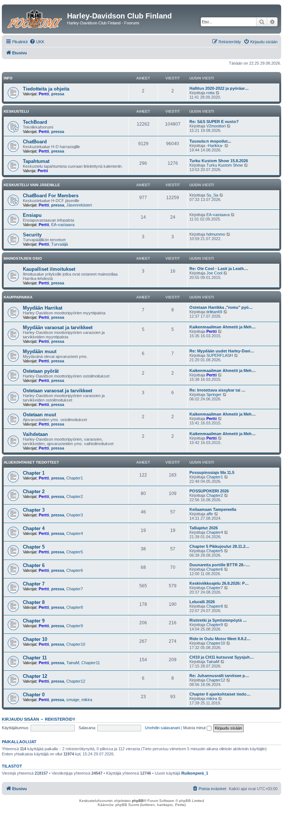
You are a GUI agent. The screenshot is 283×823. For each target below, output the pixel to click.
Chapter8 (74, 607)
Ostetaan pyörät (41, 371)
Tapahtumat (36, 161)
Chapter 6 (34, 565)
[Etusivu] (35, 18)
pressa (57, 94)
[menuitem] (36, 41)
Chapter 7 (34, 584)
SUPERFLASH (219, 355)
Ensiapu (32, 215)
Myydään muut (39, 351)
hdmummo (215, 234)
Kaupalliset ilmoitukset (49, 269)
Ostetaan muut (39, 414)
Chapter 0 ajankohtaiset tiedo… (220, 694)
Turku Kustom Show (224, 165)
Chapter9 (74, 626)
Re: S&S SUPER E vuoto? (214, 121)
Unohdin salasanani (162, 727)
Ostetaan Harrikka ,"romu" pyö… (221, 307)
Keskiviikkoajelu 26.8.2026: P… (219, 583)
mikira (86, 699)
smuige (72, 699)
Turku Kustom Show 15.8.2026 (218, 160)
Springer (213, 394)
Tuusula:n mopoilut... (210, 141)
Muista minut (195, 727)
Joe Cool (214, 273)
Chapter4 (74, 533)
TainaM (72, 662)
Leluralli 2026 (202, 602)
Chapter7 (74, 589)
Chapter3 (74, 515)
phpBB (138, 801)
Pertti (44, 94)
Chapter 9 (34, 621)
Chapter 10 (35, 639)
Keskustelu (16, 111)
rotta (210, 93)
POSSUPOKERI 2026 (209, 491)
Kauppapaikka (18, 297)
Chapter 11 (35, 657)
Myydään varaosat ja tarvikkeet (57, 327)
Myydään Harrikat (42, 308)
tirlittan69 (214, 312)
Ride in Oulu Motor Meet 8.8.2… (220, 638)
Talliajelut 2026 (203, 528)
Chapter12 (75, 681)
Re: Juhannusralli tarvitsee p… (219, 675)
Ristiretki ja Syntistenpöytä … (218, 620)
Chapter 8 (34, 602)
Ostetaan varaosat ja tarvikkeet (57, 390)
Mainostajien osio (23, 258)
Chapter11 (90, 662)
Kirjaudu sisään (20, 719)
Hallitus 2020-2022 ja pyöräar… (219, 88)
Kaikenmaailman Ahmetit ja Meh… (222, 327)
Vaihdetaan (35, 434)
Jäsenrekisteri (79, 205)
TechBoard (35, 122)
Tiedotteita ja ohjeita (46, 89)
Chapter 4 (34, 528)
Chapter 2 (34, 491)
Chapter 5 (34, 547)
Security (32, 235)
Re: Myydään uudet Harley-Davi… (221, 351)
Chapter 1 (34, 473)
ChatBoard (35, 141)
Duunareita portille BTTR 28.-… (219, 565)
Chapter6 (74, 570)
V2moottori (216, 126)
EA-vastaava (62, 224)
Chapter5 (74, 552)
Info (8, 78)
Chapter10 (75, 644)
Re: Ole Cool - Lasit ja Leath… (218, 268)
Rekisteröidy (60, 719)
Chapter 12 (35, 676)
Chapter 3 (34, 510)
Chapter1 (74, 478)
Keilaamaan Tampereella (212, 509)
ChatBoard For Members (50, 195)
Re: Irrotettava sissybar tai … (217, 390)
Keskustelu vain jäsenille (32, 185)
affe (209, 514)
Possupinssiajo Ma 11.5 (211, 472)
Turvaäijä (59, 244)
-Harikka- (214, 145)
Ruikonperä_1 (194, 773)
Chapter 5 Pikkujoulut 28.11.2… (219, 546)
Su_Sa (212, 195)
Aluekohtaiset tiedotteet (31, 462)
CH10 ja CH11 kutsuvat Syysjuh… (221, 657)
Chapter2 (74, 496)
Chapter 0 (34, 694)
